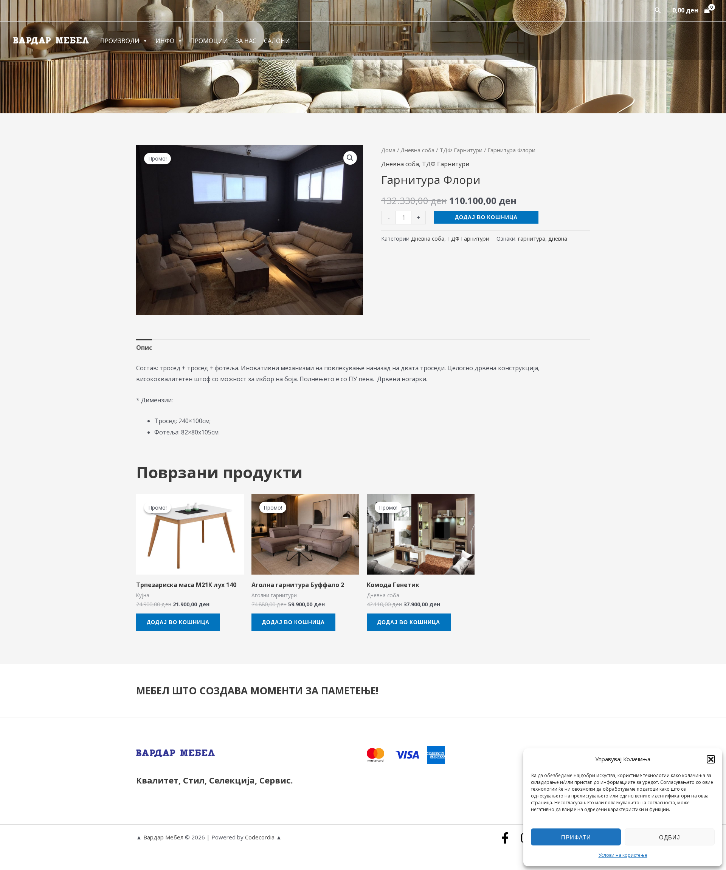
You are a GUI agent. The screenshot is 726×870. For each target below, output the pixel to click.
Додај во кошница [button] (178, 622)
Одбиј (669, 837)
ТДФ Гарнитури (460, 150)
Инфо (164, 41)
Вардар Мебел (163, 837)
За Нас (246, 41)
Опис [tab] (144, 347)
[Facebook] (505, 838)
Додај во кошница (486, 217)
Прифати (576, 837)
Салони (277, 41)
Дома (388, 150)
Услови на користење (623, 855)
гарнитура (531, 238)
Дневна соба (417, 150)
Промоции (209, 41)
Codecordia (260, 837)
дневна (557, 238)
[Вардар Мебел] (51, 40)
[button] (711, 759)
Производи (120, 41)
